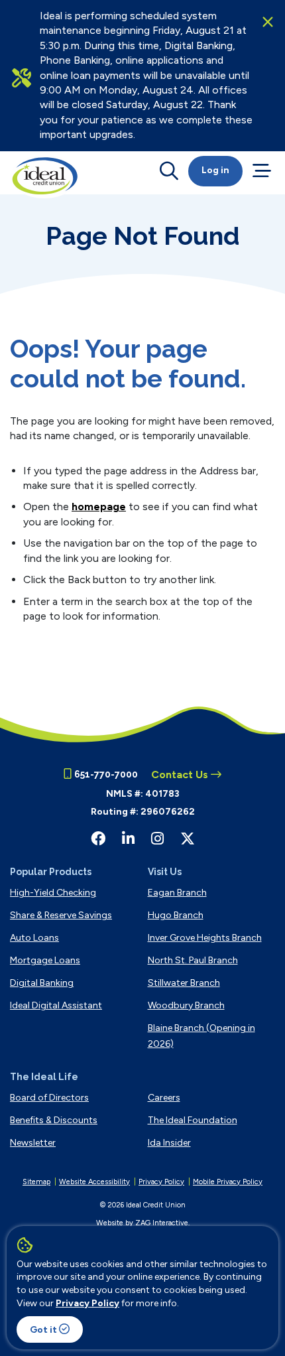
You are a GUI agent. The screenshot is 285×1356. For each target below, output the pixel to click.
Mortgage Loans (45, 960)
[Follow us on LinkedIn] (128, 839)
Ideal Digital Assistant (56, 1005)
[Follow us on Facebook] (98, 839)
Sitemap (36, 1182)
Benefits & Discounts (53, 1120)
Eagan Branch (177, 892)
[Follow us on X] (187, 839)
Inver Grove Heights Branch (205, 937)
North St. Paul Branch (193, 960)
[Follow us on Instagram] (157, 839)
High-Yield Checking (53, 892)
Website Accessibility (94, 1182)
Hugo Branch (175, 915)
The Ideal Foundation (192, 1120)
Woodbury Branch (186, 1005)
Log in (215, 170)
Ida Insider (169, 1142)
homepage (99, 506)
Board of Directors (49, 1097)
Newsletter (33, 1142)
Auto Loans (34, 937)
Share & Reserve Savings (61, 915)
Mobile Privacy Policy (227, 1182)
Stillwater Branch (184, 982)
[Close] (267, 22)
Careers (164, 1097)
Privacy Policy (87, 1303)
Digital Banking (42, 982)
